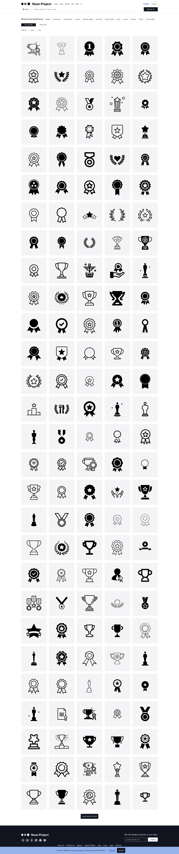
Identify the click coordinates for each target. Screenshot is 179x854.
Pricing (146, 4)
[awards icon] (117, 353)
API (72, 4)
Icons (61, 4)
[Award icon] (34, 48)
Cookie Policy (78, 850)
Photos (67, 4)
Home (56, 4)
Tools (77, 4)
